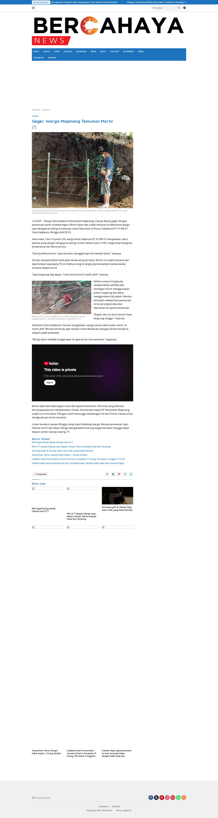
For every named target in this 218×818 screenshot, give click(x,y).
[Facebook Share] (107, 474)
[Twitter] (156, 797)
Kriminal (68, 51)
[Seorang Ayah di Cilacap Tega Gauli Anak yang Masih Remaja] (117, 496)
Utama (46, 51)
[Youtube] (172, 797)
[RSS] (183, 797)
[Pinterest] (161, 797)
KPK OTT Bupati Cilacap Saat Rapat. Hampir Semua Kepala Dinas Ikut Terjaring (71, 446)
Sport (103, 51)
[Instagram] (167, 797)
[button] (179, 7)
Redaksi (52, 57)
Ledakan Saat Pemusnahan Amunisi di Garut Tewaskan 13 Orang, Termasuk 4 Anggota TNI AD (78, 459)
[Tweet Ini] (113, 474)
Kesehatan (81, 51)
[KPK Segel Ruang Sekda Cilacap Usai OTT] (47, 496)
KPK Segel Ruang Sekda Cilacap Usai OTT (52, 442)
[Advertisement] (121, 83)
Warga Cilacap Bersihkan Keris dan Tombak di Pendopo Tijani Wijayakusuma (121, 2)
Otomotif (114, 51)
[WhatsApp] (178, 797)
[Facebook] (150, 797)
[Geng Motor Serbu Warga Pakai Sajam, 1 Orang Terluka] (47, 637)
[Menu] (34, 7)
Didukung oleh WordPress (99, 810)
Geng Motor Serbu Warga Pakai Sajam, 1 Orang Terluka (59, 455)
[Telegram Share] (125, 474)
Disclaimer (39, 57)
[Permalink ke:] (34, 127)
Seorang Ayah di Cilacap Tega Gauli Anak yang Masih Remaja (62, 450)
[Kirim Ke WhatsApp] (131, 474)
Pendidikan (128, 51)
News (36, 51)
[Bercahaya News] (109, 29)
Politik (57, 51)
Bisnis (93, 51)
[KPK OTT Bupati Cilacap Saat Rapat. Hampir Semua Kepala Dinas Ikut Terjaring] (82, 499)
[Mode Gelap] (184, 7)
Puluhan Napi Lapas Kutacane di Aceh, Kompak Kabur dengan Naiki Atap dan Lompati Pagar (78, 463)
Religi (140, 51)
